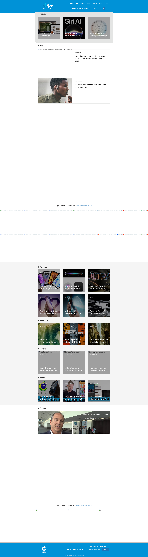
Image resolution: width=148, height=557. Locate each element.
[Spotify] (84, 8)
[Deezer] (87, 8)
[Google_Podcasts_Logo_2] (89, 8)
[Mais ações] (107, 53)
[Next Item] (144, 233)
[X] (77, 8)
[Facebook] (73, 8)
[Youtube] (80, 8)
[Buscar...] (104, 8)
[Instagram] (75, 8)
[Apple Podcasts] (82, 8)
